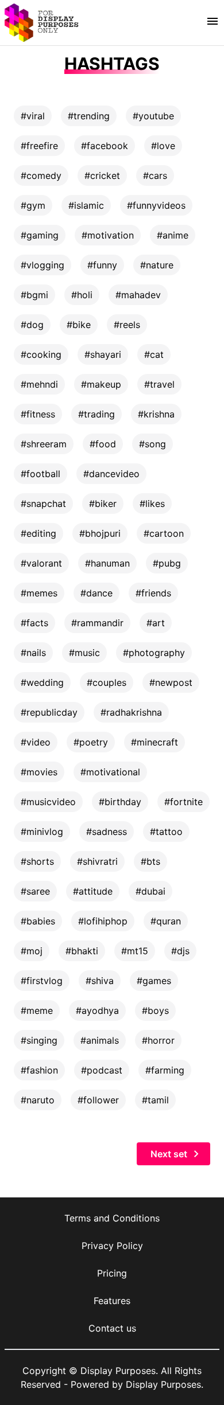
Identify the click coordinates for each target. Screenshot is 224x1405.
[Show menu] (212, 21)
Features (112, 1300)
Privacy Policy (112, 1245)
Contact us (112, 1328)
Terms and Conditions (112, 1218)
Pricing (112, 1273)
